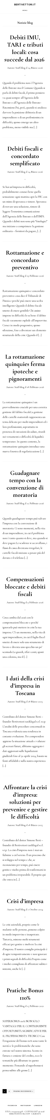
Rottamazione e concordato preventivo (25, 260)
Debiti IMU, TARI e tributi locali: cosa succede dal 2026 (25, 48)
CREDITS (36, 1113)
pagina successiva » (23, 1091)
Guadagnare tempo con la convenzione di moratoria (25, 484)
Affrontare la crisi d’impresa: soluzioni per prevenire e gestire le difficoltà (25, 802)
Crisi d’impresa (25, 901)
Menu (25, 10)
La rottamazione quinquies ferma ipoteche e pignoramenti (25, 367)
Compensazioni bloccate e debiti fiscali (25, 587)
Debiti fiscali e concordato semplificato (25, 156)
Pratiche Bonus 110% (25, 994)
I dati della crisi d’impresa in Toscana (25, 686)
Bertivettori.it (25, 4)
